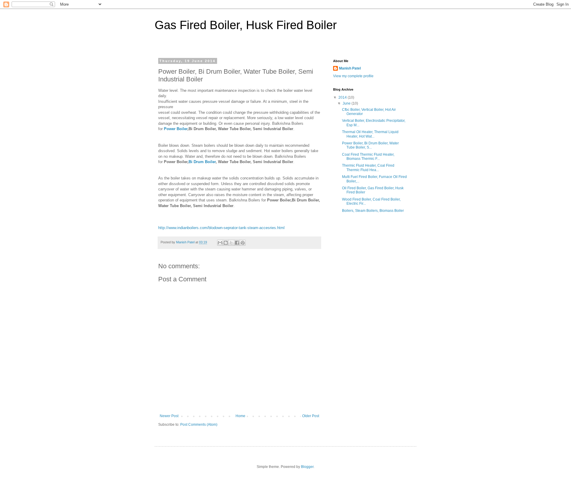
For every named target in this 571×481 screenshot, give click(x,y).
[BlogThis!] (226, 243)
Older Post (310, 416)
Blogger (307, 467)
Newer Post (169, 416)
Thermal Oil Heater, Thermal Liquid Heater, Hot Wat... (370, 134)
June (347, 103)
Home (240, 416)
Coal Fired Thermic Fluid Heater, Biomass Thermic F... (368, 156)
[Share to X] (231, 243)
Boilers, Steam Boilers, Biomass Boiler (373, 211)
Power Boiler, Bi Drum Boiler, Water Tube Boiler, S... (370, 145)
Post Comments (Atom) (198, 424)
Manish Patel (350, 68)
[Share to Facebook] (237, 243)
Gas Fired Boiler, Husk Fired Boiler (246, 24)
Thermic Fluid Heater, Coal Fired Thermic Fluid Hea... (368, 167)
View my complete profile (353, 76)
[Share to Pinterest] (243, 243)
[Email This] (220, 243)
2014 (343, 97)
